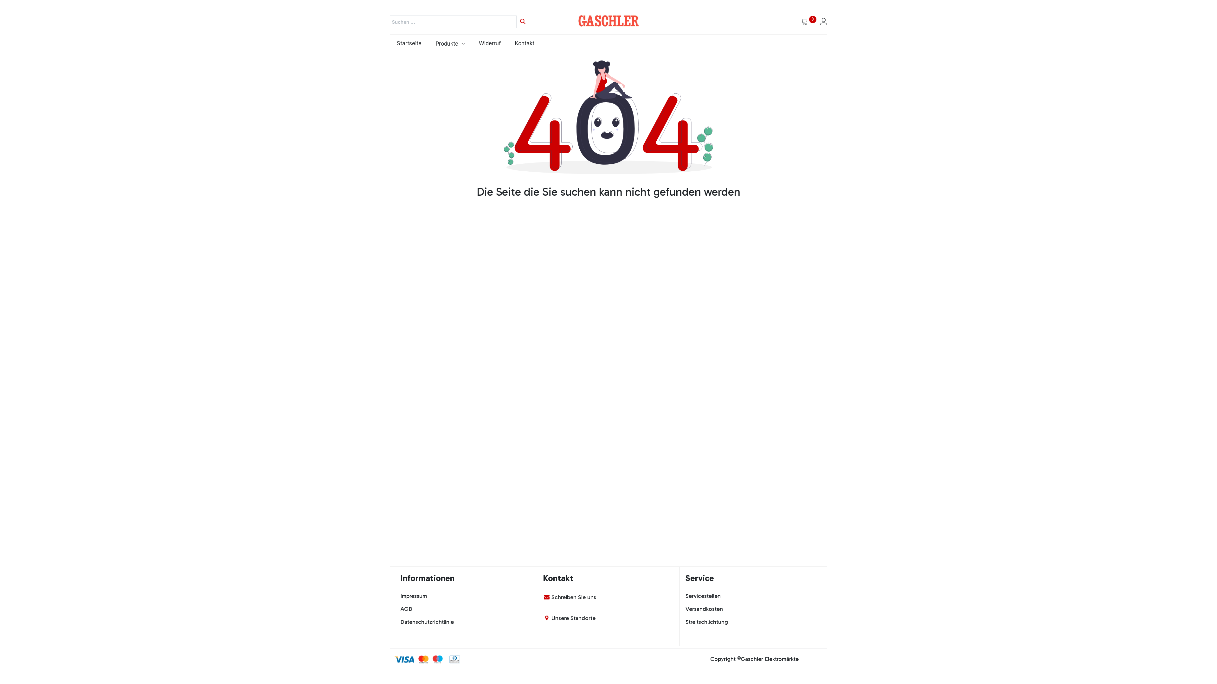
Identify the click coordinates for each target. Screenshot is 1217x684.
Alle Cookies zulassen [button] (644, 634)
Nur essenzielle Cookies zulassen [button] (659, 648)
